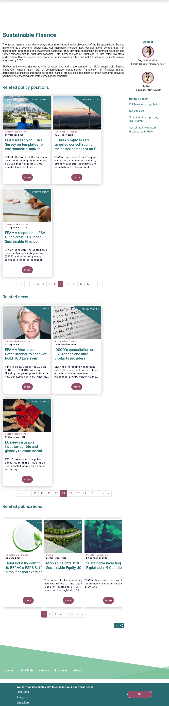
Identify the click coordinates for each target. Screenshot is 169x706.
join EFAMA (27, 670)
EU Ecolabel (136, 110)
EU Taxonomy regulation (144, 104)
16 (78, 493)
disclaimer (60, 670)
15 (71, 493)
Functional (23, 691)
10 (67, 283)
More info (23, 702)
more (27, 177)
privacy (77, 670)
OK (140, 694)
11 (75, 283)
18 (92, 493)
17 (85, 493)
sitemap (44, 670)
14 (64, 494)
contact (10, 670)
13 (89, 283)
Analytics (22, 697)
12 (82, 283)
